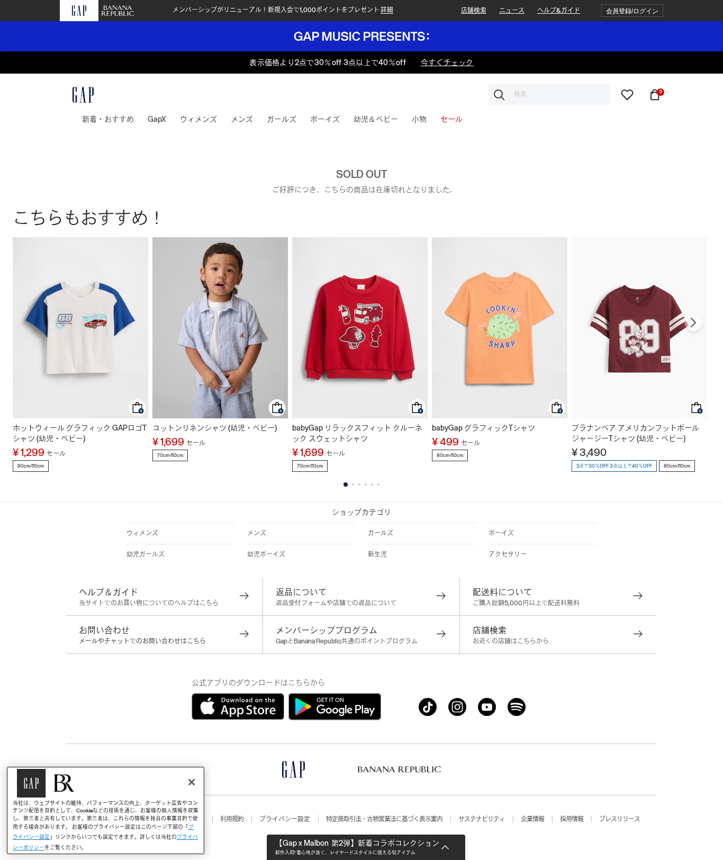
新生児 (377, 554)
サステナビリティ (481, 819)
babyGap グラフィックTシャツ (483, 428)
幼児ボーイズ (266, 554)
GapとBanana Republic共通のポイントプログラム (347, 641)
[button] (632, 11)
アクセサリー (508, 554)
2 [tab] (353, 484)
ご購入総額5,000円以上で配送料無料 (526, 603)
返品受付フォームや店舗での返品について (336, 603)
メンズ (256, 533)
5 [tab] (372, 484)
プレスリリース (619, 819)
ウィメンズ (142, 533)
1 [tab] (346, 484)
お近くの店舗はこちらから (511, 641)
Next (693, 322)
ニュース (512, 10)
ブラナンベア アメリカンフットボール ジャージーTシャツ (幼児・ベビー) (635, 433)
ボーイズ (501, 533)
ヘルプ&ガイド (558, 10)
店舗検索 (473, 10)
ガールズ (380, 533)
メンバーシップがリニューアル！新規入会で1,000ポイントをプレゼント (283, 10)
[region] (105, 810)
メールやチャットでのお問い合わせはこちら (142, 641)
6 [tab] (378, 484)
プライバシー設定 (284, 819)
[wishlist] (627, 93)
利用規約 (231, 819)
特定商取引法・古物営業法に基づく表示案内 (384, 819)
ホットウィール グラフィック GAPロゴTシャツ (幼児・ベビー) (80, 433)
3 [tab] (359, 484)
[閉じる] (191, 782)
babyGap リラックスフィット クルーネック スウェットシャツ (357, 433)
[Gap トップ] (77, 95)
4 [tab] (366, 484)
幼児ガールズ (145, 554)
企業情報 (532, 819)
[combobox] (549, 94)
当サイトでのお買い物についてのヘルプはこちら (149, 603)
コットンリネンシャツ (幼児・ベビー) (214, 428)
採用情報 (571, 819)
